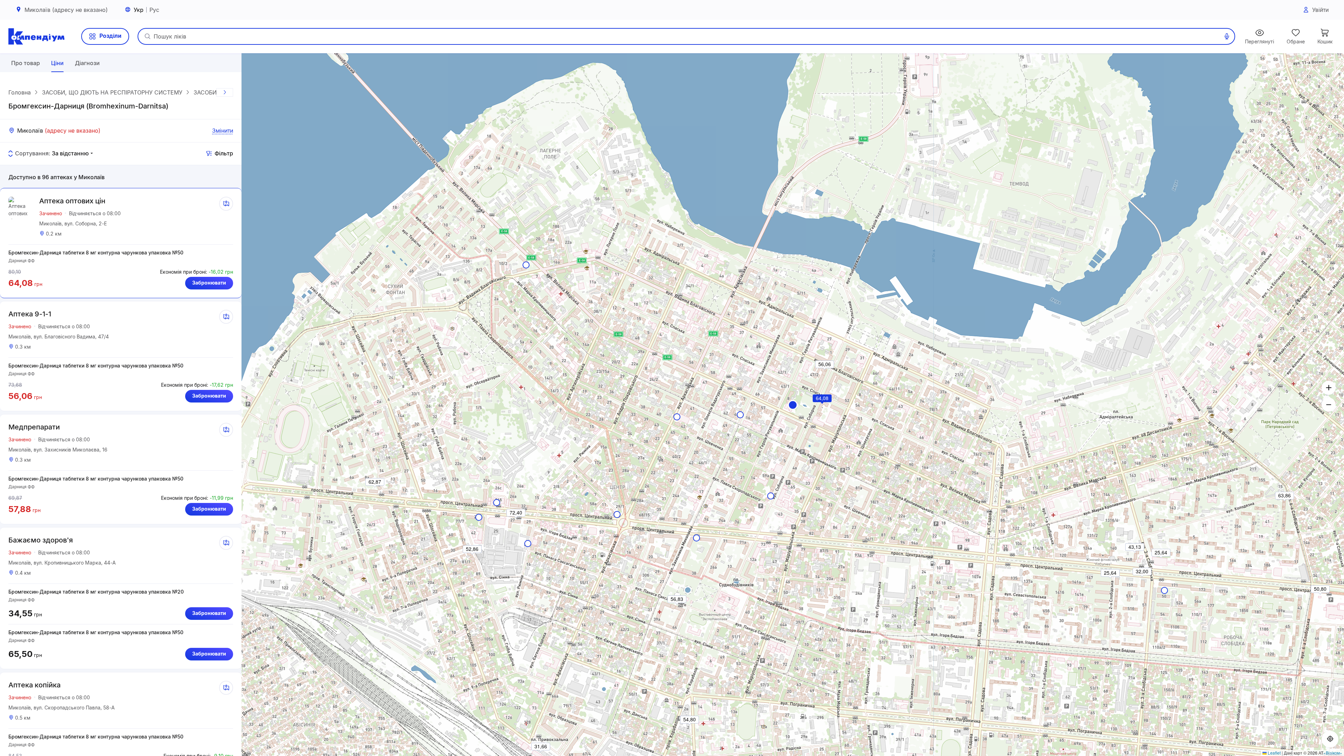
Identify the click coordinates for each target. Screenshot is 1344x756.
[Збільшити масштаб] (1329, 388)
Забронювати (209, 283)
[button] (793, 405)
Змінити (222, 130)
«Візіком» (1332, 753)
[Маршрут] (226, 204)
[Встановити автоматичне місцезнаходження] (1330, 739)
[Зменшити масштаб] (1329, 405)
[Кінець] (224, 92)
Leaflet (1274, 753)
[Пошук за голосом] (1227, 36)
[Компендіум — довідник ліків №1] (36, 36)
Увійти (1320, 9)
